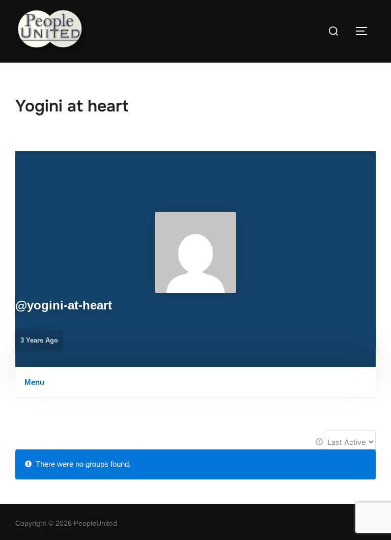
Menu (34, 382)
